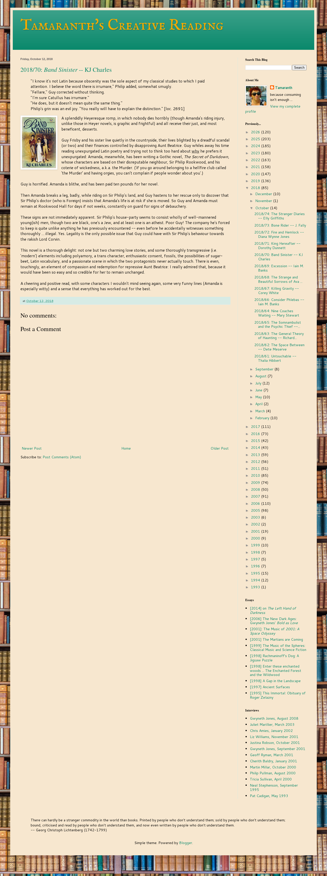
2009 (256, 482)
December (264, 193)
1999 (256, 545)
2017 (256, 426)
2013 (256, 454)
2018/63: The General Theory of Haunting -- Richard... (279, 336)
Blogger (185, 842)
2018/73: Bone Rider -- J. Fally (280, 225)
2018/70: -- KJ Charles (66, 69)
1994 (256, 580)
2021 (256, 166)
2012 (256, 461)
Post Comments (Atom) (62, 457)
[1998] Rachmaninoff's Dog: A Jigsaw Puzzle (274, 658)
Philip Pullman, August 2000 (273, 773)
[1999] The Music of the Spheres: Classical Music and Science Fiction (278, 647)
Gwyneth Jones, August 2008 (274, 718)
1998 (256, 552)
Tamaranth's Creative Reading (122, 25)
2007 (256, 496)
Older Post (220, 448)
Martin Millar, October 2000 (273, 767)
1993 (256, 587)
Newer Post (32, 448)
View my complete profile (272, 109)
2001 (256, 531)
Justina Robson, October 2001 (275, 742)
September (264, 369)
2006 (256, 503)
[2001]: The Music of (274, 631)
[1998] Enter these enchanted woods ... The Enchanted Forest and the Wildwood (275, 671)
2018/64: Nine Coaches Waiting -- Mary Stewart (276, 313)
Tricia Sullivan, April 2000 (271, 779)
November (264, 200)
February (262, 418)
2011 (256, 468)
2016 (256, 433)
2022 (256, 159)
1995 (256, 573)
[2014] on (273, 610)
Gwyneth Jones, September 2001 (277, 748)
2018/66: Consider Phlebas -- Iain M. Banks (279, 302)
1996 (256, 566)
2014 (256, 447)
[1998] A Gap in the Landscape (275, 680)
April (259, 403)
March (260, 411)
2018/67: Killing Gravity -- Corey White (276, 290)
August (261, 376)
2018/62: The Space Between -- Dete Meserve (279, 347)
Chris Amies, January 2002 (271, 730)
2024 (256, 145)
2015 (256, 440)
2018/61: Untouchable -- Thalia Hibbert (275, 358)
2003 (256, 517)
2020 (256, 174)
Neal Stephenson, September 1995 (274, 787)
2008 (256, 489)
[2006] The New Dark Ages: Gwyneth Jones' (274, 621)
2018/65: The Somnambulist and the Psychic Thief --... (277, 324)
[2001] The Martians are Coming (276, 639)
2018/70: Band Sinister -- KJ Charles (278, 257)
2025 (256, 139)
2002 (256, 524)
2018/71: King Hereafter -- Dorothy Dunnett (277, 245)
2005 (256, 510)
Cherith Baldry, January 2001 (273, 761)
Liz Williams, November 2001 (274, 736)
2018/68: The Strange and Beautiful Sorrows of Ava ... (278, 279)
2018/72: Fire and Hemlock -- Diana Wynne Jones (279, 234)
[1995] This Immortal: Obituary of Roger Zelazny (278, 695)
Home (126, 448)
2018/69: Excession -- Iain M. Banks (279, 268)
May (259, 397)
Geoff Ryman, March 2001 (271, 754)
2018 (256, 187)
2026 (256, 132)
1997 (256, 559)
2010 (256, 475)
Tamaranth (283, 87)
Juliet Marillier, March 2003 (272, 724)
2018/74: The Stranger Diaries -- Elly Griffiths (279, 216)
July (258, 383)
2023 (256, 153)
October (262, 208)
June (259, 390)
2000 (256, 538)
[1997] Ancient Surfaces (270, 687)
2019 (256, 180)
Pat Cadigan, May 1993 (269, 795)
